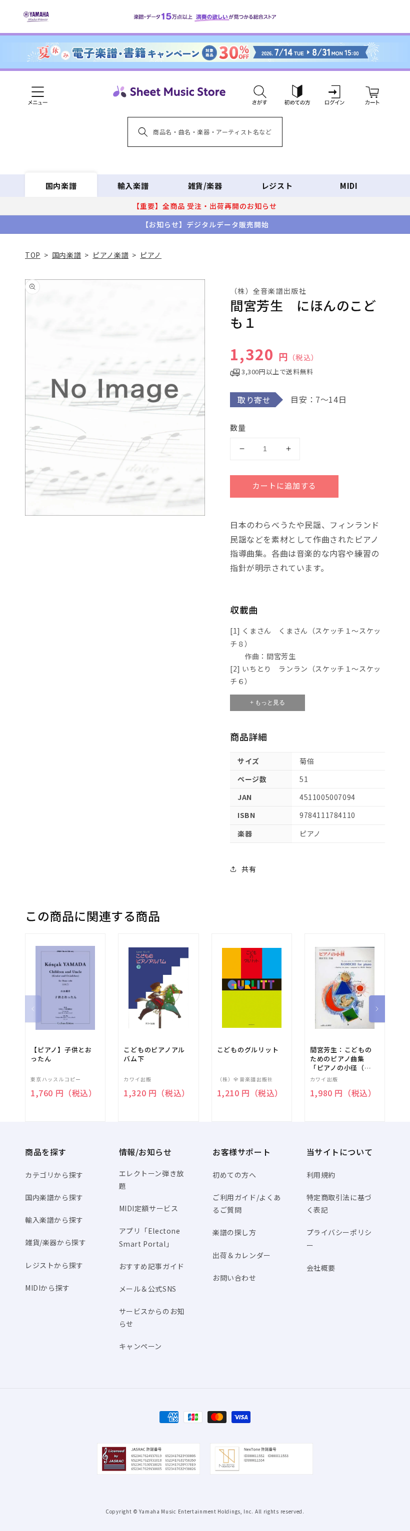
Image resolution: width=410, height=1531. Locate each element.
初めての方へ (234, 1175)
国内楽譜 (61, 185)
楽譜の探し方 (234, 1232)
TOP (32, 255)
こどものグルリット (248, 1049)
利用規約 (321, 1175)
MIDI (349, 185)
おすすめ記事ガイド (151, 1266)
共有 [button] (249, 869)
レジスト (277, 185)
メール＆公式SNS (147, 1289)
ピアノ (151, 255)
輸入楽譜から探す (54, 1220)
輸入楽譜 (133, 185)
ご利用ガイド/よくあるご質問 (246, 1203)
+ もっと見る (267, 702)
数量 (238, 427)
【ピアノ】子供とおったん (61, 1054)
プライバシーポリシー (339, 1238)
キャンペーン (140, 1346)
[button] (259, 91)
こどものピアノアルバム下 (154, 1054)
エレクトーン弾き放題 (151, 1179)
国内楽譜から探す (54, 1197)
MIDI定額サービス (148, 1208)
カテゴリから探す (54, 1175)
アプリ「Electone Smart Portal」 (149, 1237)
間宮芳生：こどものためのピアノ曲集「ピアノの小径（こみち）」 (341, 1059)
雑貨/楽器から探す (55, 1242)
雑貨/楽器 (205, 185)
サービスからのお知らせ (151, 1317)
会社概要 (321, 1268)
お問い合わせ (234, 1278)
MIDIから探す (47, 1288)
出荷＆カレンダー (241, 1255)
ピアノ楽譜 (110, 255)
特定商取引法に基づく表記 (339, 1203)
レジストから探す (54, 1265)
